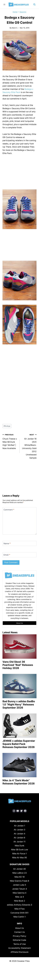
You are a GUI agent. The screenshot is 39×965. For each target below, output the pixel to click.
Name (7, 543)
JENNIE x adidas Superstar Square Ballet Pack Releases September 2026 (18, 744)
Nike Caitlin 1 (19, 917)
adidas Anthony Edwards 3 (19, 905)
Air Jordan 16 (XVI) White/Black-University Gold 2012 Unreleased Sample (29, 446)
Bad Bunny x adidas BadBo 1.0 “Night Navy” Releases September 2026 (18, 704)
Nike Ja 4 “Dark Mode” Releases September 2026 (18, 782)
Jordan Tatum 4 (19, 889)
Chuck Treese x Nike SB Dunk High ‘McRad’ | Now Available (9, 442)
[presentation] (19, 646)
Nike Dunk (19, 845)
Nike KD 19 (19, 877)
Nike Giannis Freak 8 (19, 881)
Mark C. (15, 28)
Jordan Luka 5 (19, 885)
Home (15, 12)
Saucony (23, 12)
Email (7, 555)
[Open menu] (4, 4)
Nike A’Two (19, 909)
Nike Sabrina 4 (19, 893)
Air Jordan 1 (19, 825)
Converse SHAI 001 (19, 913)
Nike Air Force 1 (19, 853)
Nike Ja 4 (19, 897)
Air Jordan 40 (19, 869)
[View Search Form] (34, 4)
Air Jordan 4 (19, 833)
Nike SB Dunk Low (19, 849)
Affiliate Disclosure (19, 952)
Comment (9, 510)
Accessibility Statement (19, 948)
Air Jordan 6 (19, 837)
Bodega (7, 426)
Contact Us (19, 932)
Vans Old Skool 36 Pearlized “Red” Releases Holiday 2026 (17, 665)
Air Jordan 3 (19, 829)
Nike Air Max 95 (19, 857)
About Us (19, 928)
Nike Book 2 (19, 901)
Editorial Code (19, 940)
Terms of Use (19, 944)
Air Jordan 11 (19, 841)
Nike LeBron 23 (19, 873)
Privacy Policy (19, 936)
